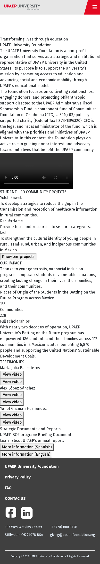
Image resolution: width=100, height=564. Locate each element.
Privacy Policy (18, 477)
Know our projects (18, 256)
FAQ (8, 487)
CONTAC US (15, 498)
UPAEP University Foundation (32, 466)
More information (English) (26, 454)
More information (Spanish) (27, 447)
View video (12, 374)
